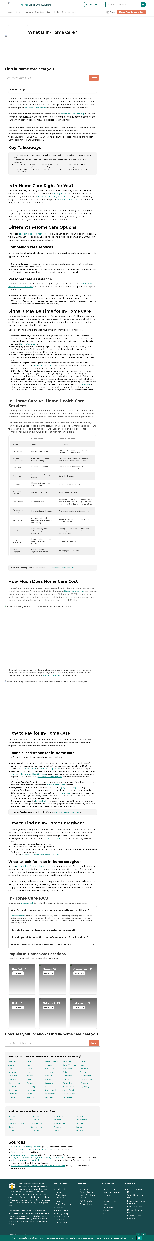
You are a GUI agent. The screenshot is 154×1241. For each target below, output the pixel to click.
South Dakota (68, 1094)
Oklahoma (67, 1076)
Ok (139, 1238)
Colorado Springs (16, 1123)
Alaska (11, 1065)
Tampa (79, 1127)
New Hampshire (51, 1090)
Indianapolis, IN (81, 1005)
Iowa (28, 1079)
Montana (48, 1079)
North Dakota (68, 1068)
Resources (60, 1201)
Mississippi (48, 1072)
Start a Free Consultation (131, 12)
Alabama (12, 1061)
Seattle (56, 1131)
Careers (106, 1210)
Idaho (29, 1068)
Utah (82, 1065)
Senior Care (12, 26)
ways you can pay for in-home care (66, 812)
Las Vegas (35, 1131)
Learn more (18, 973)
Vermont (84, 1068)
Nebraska (48, 1083)
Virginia (83, 1072)
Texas (83, 1061)
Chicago (12, 1120)
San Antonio (81, 1120)
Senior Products (63, 1204)
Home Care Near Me (136, 1207)
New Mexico (49, 1097)
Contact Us (108, 1214)
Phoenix (57, 1127)
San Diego (80, 1123)
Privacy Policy (62, 1214)
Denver (11, 1131)
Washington (85, 1076)
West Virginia (86, 1079)
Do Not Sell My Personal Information (62, 1219)
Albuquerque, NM (82, 971)
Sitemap (59, 1207)
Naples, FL (17, 1005)
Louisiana (30, 1090)
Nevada (47, 1086)
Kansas (29, 1083)
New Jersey (49, 1094)
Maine (29, 1094)
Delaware (12, 1086)
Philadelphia (59, 1123)
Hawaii (29, 1065)
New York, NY (19, 971)
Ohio (64, 1072)
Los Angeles (58, 1116)
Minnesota (49, 1068)
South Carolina (69, 1090)
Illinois (29, 1072)
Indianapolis (36, 1123)
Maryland (30, 1097)
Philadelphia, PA (51, 1005)
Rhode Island (68, 1086)
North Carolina (69, 1065)
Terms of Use (30, 1221)
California (12, 1076)
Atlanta (11, 1116)
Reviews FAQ (109, 1207)
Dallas (11, 1127)
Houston (35, 1120)
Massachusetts (51, 1061)
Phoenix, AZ (49, 971)
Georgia (30, 1061)
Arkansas (12, 1072)
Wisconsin (84, 1083)
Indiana (29, 1076)
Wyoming (84, 1086)
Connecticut (14, 1083)
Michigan (48, 1065)
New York (66, 1061)
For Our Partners (87, 1204)
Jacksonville (36, 1127)
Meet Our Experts (111, 1192)
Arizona (11, 1068)
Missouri (48, 1076)
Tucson (79, 1131)
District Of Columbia (12, 1092)
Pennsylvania (68, 1083)
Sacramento (81, 1116)
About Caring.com (111, 1189)
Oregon (66, 1079)
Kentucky (30, 1086)
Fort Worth (36, 1116)
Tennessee (67, 1097)
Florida (11, 1097)
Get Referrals (86, 1201)
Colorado (12, 1079)
